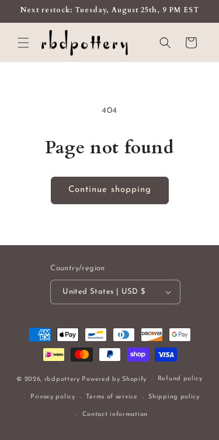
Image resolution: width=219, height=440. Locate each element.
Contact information (115, 414)
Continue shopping (109, 189)
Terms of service (111, 397)
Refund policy (180, 379)
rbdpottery (62, 379)
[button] (23, 43)
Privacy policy (52, 397)
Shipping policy (174, 397)
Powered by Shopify (114, 379)
